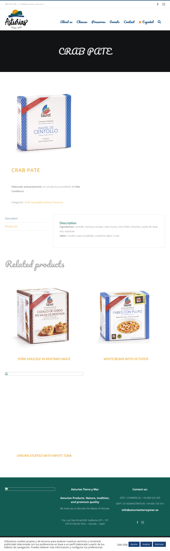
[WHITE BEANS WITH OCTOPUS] (126, 277)
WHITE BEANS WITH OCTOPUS (126, 359)
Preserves (57, 202)
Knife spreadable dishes (38, 202)
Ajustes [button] (134, 544)
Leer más (122, 544)
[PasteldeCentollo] (43, 120)
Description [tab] (11, 218)
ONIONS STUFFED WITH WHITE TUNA (44, 455)
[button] (159, 22)
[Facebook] (137, 522)
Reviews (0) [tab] (11, 226)
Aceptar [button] (146, 544)
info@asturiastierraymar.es (32, 4)
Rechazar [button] (159, 544)
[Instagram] (142, 522)
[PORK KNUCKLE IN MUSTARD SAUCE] (44, 277)
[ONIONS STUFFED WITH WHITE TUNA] (44, 374)
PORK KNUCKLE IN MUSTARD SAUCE (44, 359)
